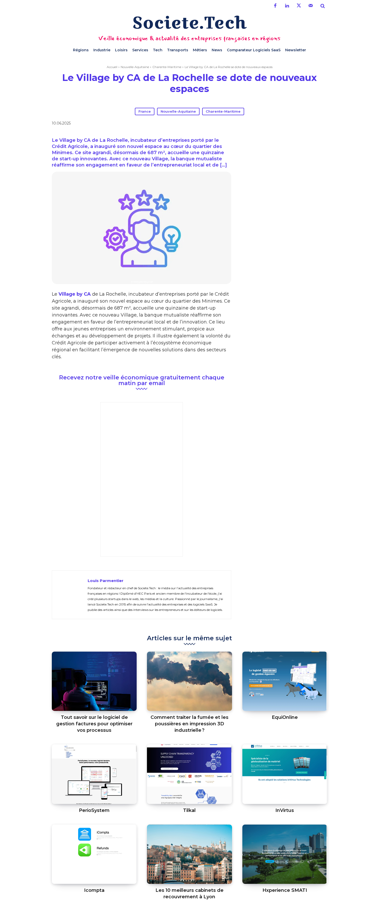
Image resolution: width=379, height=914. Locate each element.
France (144, 111)
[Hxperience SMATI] (284, 854)
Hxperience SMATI (284, 890)
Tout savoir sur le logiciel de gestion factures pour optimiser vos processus (94, 723)
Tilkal (189, 810)
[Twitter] (298, 6)
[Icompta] (94, 854)
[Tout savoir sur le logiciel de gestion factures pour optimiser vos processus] (94, 681)
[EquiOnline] (284, 681)
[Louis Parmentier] (69, 594)
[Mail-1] (310, 6)
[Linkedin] (287, 6)
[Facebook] (275, 6)
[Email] (273, 124)
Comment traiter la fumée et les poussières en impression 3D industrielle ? (189, 723)
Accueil (112, 67)
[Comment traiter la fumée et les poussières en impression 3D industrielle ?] (189, 681)
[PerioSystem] (94, 774)
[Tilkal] (189, 774)
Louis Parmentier (105, 580)
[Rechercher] (322, 6)
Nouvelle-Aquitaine (135, 67)
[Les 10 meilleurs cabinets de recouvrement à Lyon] (189, 854)
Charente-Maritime (166, 67)
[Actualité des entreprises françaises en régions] (189, 22)
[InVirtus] (284, 774)
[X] (249, 124)
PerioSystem (94, 810)
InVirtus (284, 810)
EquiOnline (285, 717)
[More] (285, 124)
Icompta (94, 890)
